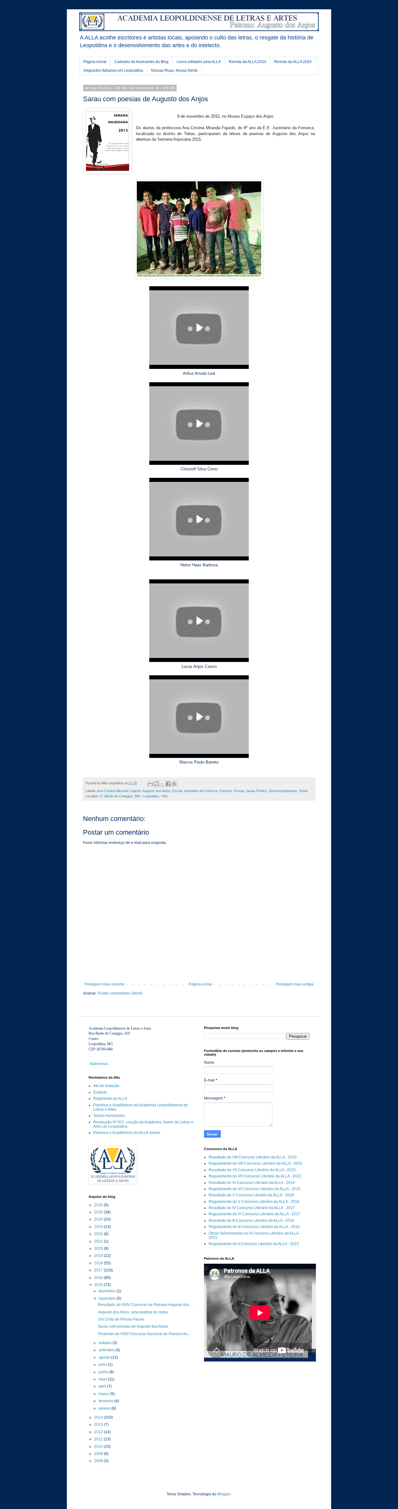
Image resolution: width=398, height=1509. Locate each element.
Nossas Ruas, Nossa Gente (174, 70)
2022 (99, 1234)
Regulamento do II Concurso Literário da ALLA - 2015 (254, 1244)
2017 (99, 1270)
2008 (99, 1461)
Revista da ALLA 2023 (247, 62)
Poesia (239, 791)
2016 (99, 1278)
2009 (99, 1454)
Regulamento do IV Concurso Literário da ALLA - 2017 (254, 1214)
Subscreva (99, 1064)
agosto (105, 1357)
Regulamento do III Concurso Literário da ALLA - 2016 (254, 1227)
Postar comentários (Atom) (120, 993)
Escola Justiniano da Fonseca (195, 791)
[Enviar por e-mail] (150, 784)
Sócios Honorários (109, 1115)
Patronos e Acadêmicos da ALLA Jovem (126, 1133)
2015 (99, 1285)
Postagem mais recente (104, 984)
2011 (99, 1439)
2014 (99, 1417)
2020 (99, 1248)
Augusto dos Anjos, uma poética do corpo (133, 1312)
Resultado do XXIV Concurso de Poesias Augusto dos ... (145, 1305)
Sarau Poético (256, 791)
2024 (99, 1219)
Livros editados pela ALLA (199, 62)
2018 (99, 1263)
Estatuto (100, 1092)
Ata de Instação (106, 1086)
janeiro (105, 1408)
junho (104, 1372)
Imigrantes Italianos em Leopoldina (113, 70)
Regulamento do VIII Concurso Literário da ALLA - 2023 (255, 1163)
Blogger (223, 1494)
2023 (99, 1227)
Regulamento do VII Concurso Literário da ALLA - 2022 (255, 1176)
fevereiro (106, 1401)
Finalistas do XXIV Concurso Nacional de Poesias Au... (144, 1334)
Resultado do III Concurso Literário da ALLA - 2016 (251, 1220)
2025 (99, 1212)
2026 (99, 1205)
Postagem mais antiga (294, 984)
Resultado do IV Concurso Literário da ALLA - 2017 (252, 1208)
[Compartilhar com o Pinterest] (174, 784)
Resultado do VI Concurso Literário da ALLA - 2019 (252, 1182)
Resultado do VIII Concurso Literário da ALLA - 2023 (253, 1157)
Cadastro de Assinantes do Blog (141, 62)
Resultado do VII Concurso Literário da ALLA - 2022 (252, 1170)
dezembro (108, 1291)
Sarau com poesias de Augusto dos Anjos (133, 1326)
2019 (99, 1255)
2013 (99, 1424)
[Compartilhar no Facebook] (168, 784)
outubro (106, 1343)
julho (103, 1364)
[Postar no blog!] (156, 784)
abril (103, 1386)
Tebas (303, 791)
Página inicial (94, 62)
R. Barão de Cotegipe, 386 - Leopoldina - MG (134, 796)
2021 (99, 1241)
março (104, 1394)
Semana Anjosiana (283, 791)
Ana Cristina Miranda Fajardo (119, 791)
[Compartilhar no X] (162, 784)
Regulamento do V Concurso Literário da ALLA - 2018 (254, 1201)
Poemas (226, 791)
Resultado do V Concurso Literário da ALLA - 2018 (251, 1195)
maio (103, 1379)
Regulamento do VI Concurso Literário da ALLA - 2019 (254, 1189)
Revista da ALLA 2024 (293, 62)
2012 (99, 1432)
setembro (107, 1350)
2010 (99, 1446)
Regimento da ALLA (110, 1098)
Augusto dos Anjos (156, 791)
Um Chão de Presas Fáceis (121, 1319)
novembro (108, 1298)
